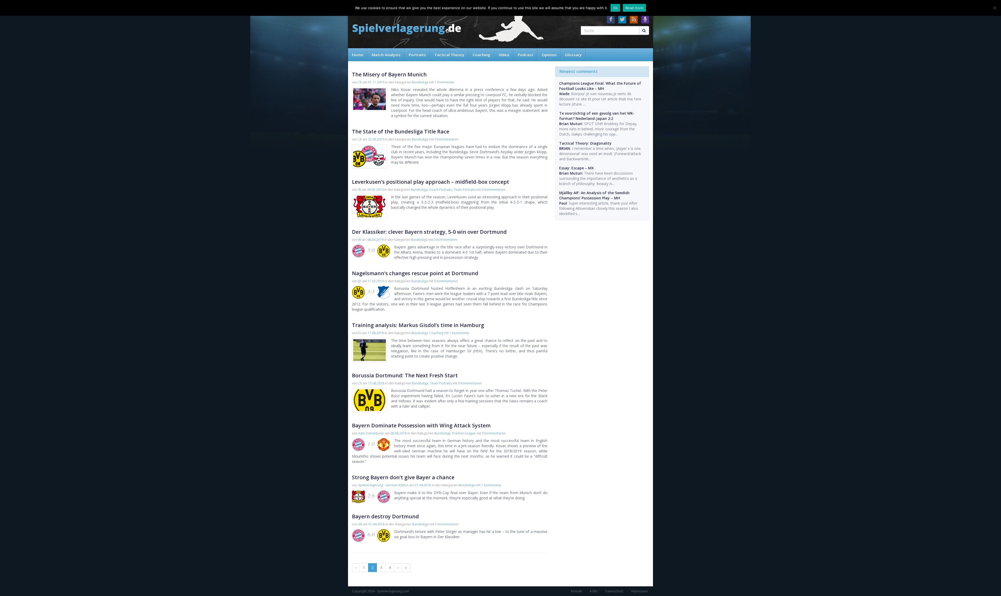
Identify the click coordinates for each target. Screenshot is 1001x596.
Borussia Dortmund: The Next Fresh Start (405, 375)
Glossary (573, 54)
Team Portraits (464, 189)
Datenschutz (614, 591)
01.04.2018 (376, 524)
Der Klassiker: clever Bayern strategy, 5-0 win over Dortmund (429, 231)
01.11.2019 (376, 82)
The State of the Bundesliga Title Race (400, 131)
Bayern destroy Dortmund (385, 516)
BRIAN (564, 148)
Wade (564, 93)
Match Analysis (386, 54)
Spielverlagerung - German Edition (383, 485)
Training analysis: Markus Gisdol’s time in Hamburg (418, 325)
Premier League (463, 433)
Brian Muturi (570, 123)
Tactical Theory (449, 54)
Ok (615, 8)
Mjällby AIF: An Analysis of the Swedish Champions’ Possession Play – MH (594, 195)
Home (357, 54)
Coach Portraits (440, 189)
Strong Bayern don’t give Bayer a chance (403, 477)
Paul (563, 203)
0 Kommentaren (446, 139)
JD (359, 281)
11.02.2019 (376, 281)
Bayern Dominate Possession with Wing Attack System (421, 425)
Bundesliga (420, 82)
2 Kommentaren (447, 524)
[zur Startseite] (406, 29)
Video (504, 54)
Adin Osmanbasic (371, 433)
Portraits (417, 54)
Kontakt (576, 591)
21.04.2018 (423, 485)
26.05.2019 (375, 189)
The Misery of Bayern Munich (389, 74)
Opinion (549, 54)
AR (360, 524)
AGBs (594, 591)
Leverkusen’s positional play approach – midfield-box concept (430, 181)
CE (360, 82)
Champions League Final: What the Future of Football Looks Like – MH (600, 86)
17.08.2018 (376, 333)
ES (359, 333)
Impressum (639, 591)
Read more (634, 8)
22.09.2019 (376, 139)
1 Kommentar (445, 82)
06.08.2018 (398, 433)
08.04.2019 (375, 239)
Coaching (481, 54)
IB (359, 189)
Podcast (525, 54)
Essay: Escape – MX (576, 167)
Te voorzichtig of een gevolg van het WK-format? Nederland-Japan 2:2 (596, 116)
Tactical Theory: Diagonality (585, 143)
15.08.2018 (376, 383)
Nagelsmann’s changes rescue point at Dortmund (415, 273)
